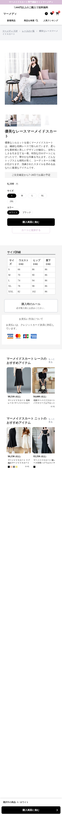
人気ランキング (50, 20)
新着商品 (11, 20)
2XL (12, 201)
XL (42, 196)
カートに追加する (31, 230)
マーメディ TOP (10, 31)
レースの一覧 (28, 31)
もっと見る (51, 360)
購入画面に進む (31, 222)
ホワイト (13, 212)
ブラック (26, 212)
